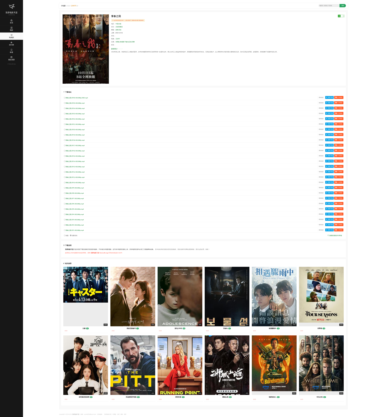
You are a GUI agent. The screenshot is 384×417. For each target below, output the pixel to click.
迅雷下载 (330, 97)
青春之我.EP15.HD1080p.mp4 (75, 156)
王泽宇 (118, 39)
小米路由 (340, 97)
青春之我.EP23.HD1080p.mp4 (75, 113)
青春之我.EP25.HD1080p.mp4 (75, 103)
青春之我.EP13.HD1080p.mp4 (75, 167)
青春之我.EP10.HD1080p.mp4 (75, 182)
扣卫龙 (129, 42)
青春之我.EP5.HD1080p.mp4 (75, 209)
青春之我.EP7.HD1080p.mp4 (75, 198)
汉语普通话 (119, 27)
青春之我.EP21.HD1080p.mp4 (75, 124)
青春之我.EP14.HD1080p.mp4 (75, 161)
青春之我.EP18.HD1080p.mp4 (75, 140)
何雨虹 (118, 42)
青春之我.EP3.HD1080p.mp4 (75, 219)
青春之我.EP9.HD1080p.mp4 (75, 188)
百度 (118, 414)
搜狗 (121, 414)
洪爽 (133, 42)
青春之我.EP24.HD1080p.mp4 (75, 108)
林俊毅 (122, 42)
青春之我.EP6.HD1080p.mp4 (75, 204)
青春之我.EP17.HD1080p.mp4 (75, 145)
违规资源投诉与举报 (335, 235)
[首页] (11, 6)
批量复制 (74, 235)
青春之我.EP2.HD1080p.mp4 (75, 225)
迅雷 (125, 414)
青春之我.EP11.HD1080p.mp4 (75, 177)
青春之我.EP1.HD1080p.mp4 (75, 230)
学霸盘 (114, 414)
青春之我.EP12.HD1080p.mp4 (75, 172)
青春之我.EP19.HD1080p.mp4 (75, 135)
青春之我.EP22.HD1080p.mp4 (75, 119)
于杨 (125, 42)
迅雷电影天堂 (108, 414)
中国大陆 (118, 24)
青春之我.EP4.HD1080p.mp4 (75, 214)
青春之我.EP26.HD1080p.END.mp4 (77, 98)
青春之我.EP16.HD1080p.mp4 (75, 151)
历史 (120, 30)
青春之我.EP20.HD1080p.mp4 (75, 129)
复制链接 (321, 97)
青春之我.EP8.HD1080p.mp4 (75, 193)
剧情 (117, 30)
